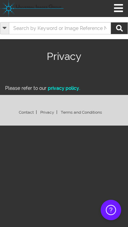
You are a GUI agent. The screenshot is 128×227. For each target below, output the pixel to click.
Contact (26, 112)
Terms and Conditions (81, 112)
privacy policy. (64, 88)
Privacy (47, 112)
